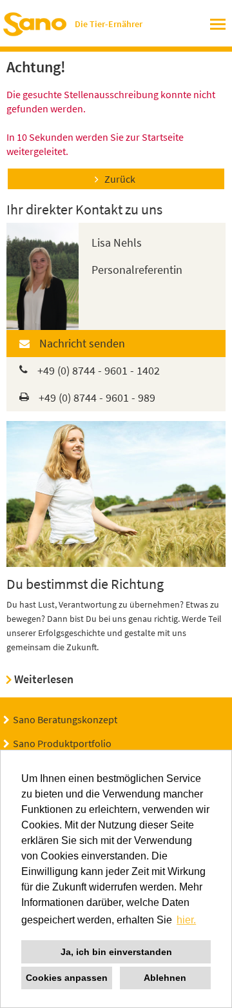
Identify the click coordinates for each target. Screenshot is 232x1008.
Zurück (119, 178)
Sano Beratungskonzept (65, 719)
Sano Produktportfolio (62, 743)
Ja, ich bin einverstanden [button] (116, 952)
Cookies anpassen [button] (67, 977)
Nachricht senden (82, 343)
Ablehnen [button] (165, 977)
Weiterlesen (43, 679)
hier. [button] (186, 919)
